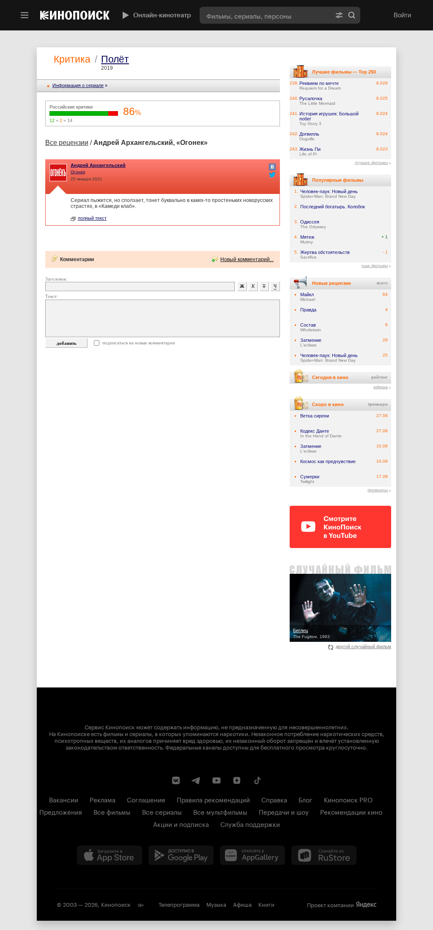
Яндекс (366, 904)
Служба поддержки (250, 823)
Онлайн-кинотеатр (162, 15)
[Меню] (24, 15)
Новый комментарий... (247, 259)
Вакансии (63, 799)
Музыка (216, 904)
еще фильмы (375, 265)
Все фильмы (112, 811)
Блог (305, 799)
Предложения (60, 811)
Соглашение (146, 799)
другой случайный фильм (363, 646)
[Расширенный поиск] (339, 15)
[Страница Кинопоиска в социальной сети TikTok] (257, 780)
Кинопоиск (116, 904)
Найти (351, 15)
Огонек (78, 171)
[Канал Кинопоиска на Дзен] (237, 780)
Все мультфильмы (220, 811)
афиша (380, 387)
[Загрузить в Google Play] (181, 855)
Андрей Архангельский (98, 165)
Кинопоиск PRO (348, 799)
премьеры (377, 490)
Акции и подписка (181, 823)
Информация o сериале (78, 85)
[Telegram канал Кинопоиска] (196, 780)
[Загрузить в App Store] (109, 855)
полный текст (92, 218)
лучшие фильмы (371, 162)
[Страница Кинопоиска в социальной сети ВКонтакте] (176, 780)
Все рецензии (66, 142)
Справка (274, 799)
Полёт (115, 59)
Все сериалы (162, 811)
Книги (266, 904)
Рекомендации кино (351, 811)
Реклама (102, 799)
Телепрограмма (179, 904)
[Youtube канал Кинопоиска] (216, 780)
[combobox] (265, 15)
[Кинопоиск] (75, 15)
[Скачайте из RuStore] (323, 855)
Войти (402, 15)
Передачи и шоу (284, 811)
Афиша (242, 904)
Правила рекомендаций (213, 799)
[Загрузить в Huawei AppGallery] (252, 855)
